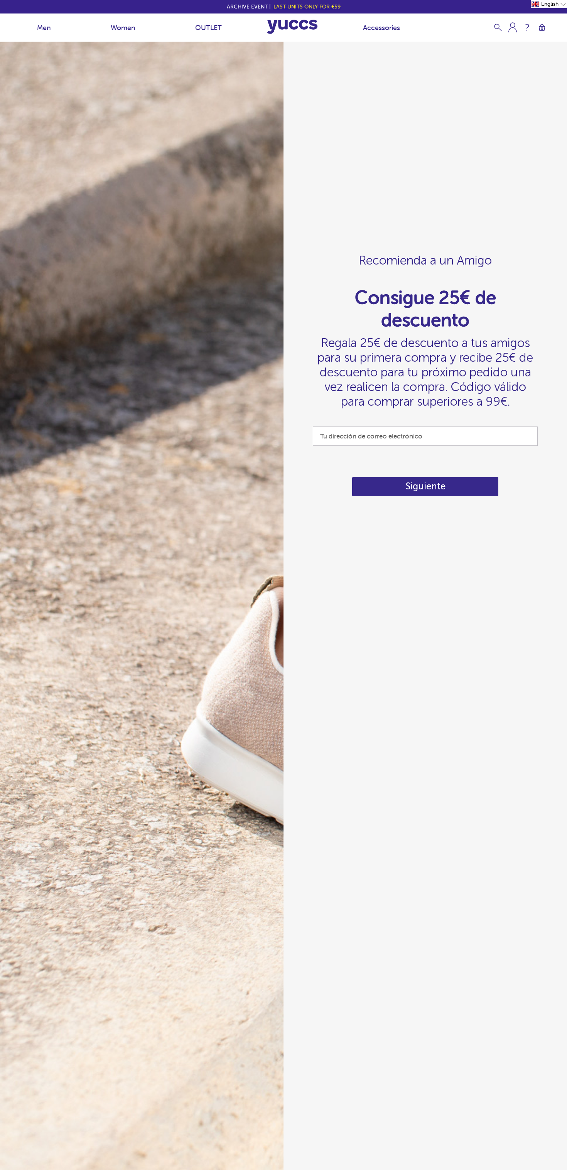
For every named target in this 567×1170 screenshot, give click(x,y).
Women (123, 27)
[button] (549, 4)
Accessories (381, 27)
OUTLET (208, 27)
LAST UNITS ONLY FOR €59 (307, 6)
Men (44, 27)
